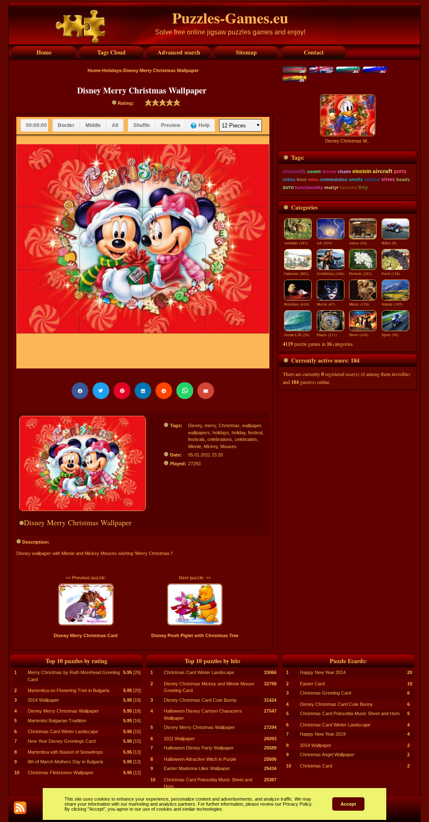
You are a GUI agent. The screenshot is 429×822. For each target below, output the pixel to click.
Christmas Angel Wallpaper (327, 754)
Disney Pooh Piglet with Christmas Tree (194, 635)
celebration (246, 439)
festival (255, 432)
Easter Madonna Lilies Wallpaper (197, 768)
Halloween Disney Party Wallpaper (199, 747)
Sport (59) (390, 334)
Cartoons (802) (296, 273)
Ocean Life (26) (297, 334)
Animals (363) (296, 243)
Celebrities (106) (330, 273)
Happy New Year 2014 (323, 672)
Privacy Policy (297, 803)
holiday (239, 432)
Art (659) (324, 243)
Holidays (111, 70)
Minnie (194, 446)
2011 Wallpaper (179, 738)
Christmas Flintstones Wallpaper (60, 772)
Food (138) (391, 273)
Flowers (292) (360, 273)
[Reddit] (163, 390)
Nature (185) (392, 304)
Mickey (211, 446)
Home (94, 70)
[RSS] (20, 807)
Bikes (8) (389, 243)
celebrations (219, 439)
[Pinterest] (122, 390)
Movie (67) (326, 304)
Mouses (228, 446)
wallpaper (251, 425)
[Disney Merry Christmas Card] (85, 604)
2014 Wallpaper (43, 700)
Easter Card (312, 683)
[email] (205, 390)
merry (210, 425)
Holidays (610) (296, 304)
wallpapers (199, 432)
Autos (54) (358, 243)
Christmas (229, 425)
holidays (220, 432)
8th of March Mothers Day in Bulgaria (65, 761)
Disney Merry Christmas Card (86, 635)
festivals (196, 439)
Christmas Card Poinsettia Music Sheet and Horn (350, 713)
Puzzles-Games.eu (230, 18)
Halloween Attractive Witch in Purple (200, 759)
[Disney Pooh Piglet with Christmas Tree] (194, 604)
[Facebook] (80, 390)
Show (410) (358, 334)
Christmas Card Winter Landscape (63, 731)
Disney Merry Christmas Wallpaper (63, 710)
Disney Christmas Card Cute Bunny (200, 700)
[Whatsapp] (184, 390)
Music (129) (359, 304)
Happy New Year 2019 (323, 733)
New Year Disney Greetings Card (62, 741)
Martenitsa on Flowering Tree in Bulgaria (68, 690)
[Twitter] (101, 390)
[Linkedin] (142, 390)
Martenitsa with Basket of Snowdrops (65, 752)
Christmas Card (316, 765)
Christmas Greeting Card (325, 692)
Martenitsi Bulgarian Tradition (57, 720)
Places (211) (327, 334)
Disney (195, 425)
